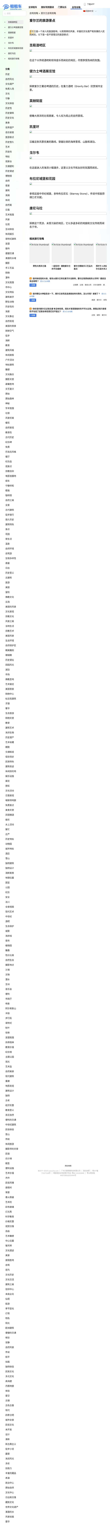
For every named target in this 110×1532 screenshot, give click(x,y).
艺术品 (8, 1066)
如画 (7, 1361)
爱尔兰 (105, 285)
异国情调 (9, 814)
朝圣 (7, 1163)
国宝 (7, 882)
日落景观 (9, 795)
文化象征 (9, 316)
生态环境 (9, 640)
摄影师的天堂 (11, 1148)
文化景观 (9, 611)
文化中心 (9, 1492)
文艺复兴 (9, 389)
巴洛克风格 (10, 451)
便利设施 (9, 1168)
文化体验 (9, 103)
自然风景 (9, 1347)
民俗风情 (9, 1182)
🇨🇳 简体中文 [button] (88, 11)
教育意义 (9, 1110)
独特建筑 (9, 863)
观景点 (8, 466)
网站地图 (68, 1166)
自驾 (7, 1265)
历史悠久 (9, 142)
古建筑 (8, 577)
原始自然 (9, 1487)
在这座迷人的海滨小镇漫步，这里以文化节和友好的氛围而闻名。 (65, 167)
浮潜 (7, 703)
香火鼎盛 (9, 1197)
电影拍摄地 (10, 476)
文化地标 (9, 292)
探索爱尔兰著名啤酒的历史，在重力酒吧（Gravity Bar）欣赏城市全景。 (66, 88)
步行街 (8, 1018)
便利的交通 (10, 1119)
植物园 (8, 945)
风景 (7, 219)
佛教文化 (9, 597)
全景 (7, 505)
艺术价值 (9, 1173)
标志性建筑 (10, 698)
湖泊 (7, 669)
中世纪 (8, 916)
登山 (7, 1134)
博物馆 (8, 176)
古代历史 (9, 437)
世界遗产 (9, 127)
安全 (7, 897)
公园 (7, 887)
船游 (7, 1303)
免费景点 (9, 805)
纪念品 (8, 461)
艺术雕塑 (9, 1236)
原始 (7, 393)
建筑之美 (9, 1284)
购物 (7, 272)
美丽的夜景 (10, 326)
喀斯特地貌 (10, 800)
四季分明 (9, 1415)
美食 (7, 122)
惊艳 (7, 1032)
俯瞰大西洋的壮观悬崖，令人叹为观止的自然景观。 (57, 115)
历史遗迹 (9, 171)
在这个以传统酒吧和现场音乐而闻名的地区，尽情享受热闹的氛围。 (66, 60)
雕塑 (7, 369)
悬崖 (7, 563)
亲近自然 (9, 1115)
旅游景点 (9, 137)
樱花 (7, 422)
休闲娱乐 (9, 234)
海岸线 (8, 935)
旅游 (7, 582)
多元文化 (9, 1376)
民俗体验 (9, 1129)
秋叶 (7, 1027)
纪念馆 (8, 1052)
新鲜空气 (9, 330)
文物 (7, 974)
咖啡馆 (8, 495)
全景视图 (9, 906)
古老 (7, 1100)
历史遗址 (9, 660)
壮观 (7, 224)
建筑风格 (9, 350)
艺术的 (8, 1202)
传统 (7, 1139)
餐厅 (7, 456)
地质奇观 (9, 1086)
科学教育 (9, 1216)
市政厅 (8, 998)
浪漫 (7, 243)
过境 (81, 285)
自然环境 (9, 548)
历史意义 (9, 572)
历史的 (8, 151)
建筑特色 (9, 524)
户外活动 (9, 359)
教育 (7, 345)
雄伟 (7, 248)
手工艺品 (9, 267)
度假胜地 (9, 1260)
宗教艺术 (9, 631)
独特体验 (9, 1366)
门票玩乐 (62, 7)
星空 (7, 1395)
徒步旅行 (9, 514)
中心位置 (9, 1240)
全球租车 (32, 7)
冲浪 (7, 1013)
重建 (7, 1081)
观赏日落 (9, 1226)
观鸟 (7, 1269)
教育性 (8, 432)
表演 (7, 1478)
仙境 (7, 1299)
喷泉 (7, 1003)
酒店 (7, 853)
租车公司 (88, 285)
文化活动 (9, 790)
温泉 (7, 543)
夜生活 (8, 539)
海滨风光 (9, 1458)
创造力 (8, 1468)
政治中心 (9, 1482)
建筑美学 (9, 297)
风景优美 (9, 418)
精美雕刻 (9, 650)
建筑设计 (9, 1090)
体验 (7, 1390)
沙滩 (7, 969)
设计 (7, 1434)
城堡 (7, 931)
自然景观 (9, 427)
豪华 (7, 1521)
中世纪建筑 (10, 1124)
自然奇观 (9, 321)
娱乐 (7, 819)
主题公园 (9, 1056)
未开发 (8, 1429)
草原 (7, 1192)
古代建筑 (9, 510)
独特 (7, 1095)
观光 (7, 1061)
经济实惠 (9, 1105)
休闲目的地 (10, 771)
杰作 (7, 1177)
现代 (7, 1410)
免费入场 (9, 88)
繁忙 (7, 829)
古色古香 (9, 1405)
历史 (7, 74)
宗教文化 (9, 616)
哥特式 (8, 1023)
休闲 (7, 200)
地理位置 (9, 877)
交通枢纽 (9, 752)
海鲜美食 (9, 873)
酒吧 (7, 921)
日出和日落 (10, 1497)
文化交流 (9, 1279)
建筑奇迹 (9, 766)
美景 (7, 1255)
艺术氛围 (9, 214)
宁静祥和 (9, 485)
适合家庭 (9, 132)
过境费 (75, 285)
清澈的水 (9, 1511)
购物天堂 (9, 718)
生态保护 (9, 926)
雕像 (7, 950)
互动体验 (9, 229)
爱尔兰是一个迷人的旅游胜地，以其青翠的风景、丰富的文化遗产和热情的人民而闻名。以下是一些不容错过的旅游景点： (67, 33)
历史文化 (9, 117)
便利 (7, 994)
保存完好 (9, 756)
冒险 (7, 592)
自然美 (8, 205)
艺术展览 (9, 684)
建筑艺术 (9, 727)
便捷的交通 (10, 1332)
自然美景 (9, 1071)
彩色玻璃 (9, 1207)
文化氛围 (9, 282)
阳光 (7, 1323)
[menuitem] (89, 3)
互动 (7, 984)
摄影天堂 (9, 379)
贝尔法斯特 (97, 285)
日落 (7, 209)
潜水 (7, 979)
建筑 (7, 190)
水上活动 (9, 824)
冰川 (7, 902)
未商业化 (9, 1294)
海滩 (7, 195)
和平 (7, 1357)
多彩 (7, 1463)
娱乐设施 (9, 776)
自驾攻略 (76, 7)
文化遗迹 (9, 1250)
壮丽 (7, 413)
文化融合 (9, 374)
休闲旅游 (9, 1144)
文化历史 (9, 1274)
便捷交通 (9, 253)
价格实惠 (9, 1221)
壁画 (7, 490)
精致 (7, 747)
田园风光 (9, 664)
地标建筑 (9, 364)
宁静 (7, 98)
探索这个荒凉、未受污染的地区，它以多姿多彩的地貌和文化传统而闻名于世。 (67, 225)
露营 (7, 1453)
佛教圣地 (9, 679)
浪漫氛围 (9, 1037)
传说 (7, 1352)
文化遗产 (9, 84)
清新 (7, 1439)
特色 (7, 1318)
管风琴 (8, 1245)
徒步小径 (9, 1449)
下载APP (90, 4)
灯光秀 (8, 1211)
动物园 (8, 844)
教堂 (7, 722)
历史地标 (9, 839)
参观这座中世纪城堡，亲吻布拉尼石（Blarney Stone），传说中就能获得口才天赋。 (67, 195)
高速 (93, 300)
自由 (7, 1231)
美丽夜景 (9, 689)
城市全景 (9, 1420)
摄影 (7, 263)
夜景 (7, 185)
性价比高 (9, 955)
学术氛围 (9, 408)
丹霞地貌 (9, 1386)
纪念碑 (8, 442)
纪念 (7, 892)
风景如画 (9, 1516)
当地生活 (9, 626)
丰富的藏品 (10, 1473)
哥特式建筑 (10, 238)
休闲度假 (9, 355)
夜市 (7, 940)
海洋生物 (9, 732)
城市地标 (9, 848)
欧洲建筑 (9, 1328)
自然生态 (9, 960)
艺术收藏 (9, 742)
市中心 (8, 287)
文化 (7, 93)
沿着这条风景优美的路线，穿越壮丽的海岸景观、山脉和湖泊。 (63, 141)
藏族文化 (9, 1502)
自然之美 (9, 500)
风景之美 (9, 621)
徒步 (7, 335)
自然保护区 (10, 645)
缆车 (7, 480)
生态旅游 (9, 713)
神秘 (7, 403)
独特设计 (9, 868)
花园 (7, 534)
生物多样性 (10, 558)
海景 (7, 311)
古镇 (7, 1400)
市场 (7, 674)
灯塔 (7, 1313)
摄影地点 (9, 965)
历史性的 (9, 306)
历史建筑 (9, 113)
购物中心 (9, 693)
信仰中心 (9, 1289)
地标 (7, 156)
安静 (7, 1342)
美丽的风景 (10, 606)
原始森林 (9, 398)
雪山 (7, 858)
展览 (7, 781)
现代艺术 (9, 911)
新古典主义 (10, 1444)
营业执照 (86, 1171)
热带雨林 (9, 1042)
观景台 (8, 161)
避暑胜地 (9, 384)
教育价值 (9, 1047)
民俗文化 (9, 1424)
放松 (7, 785)
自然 (7, 180)
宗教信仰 (9, 471)
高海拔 (8, 1381)
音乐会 (8, 989)
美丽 (7, 587)
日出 (7, 568)
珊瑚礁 (8, 655)
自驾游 (8, 553)
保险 (98, 315)
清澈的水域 (10, 258)
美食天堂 (9, 810)
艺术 (7, 146)
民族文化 (9, 1371)
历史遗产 (9, 737)
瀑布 (7, 277)
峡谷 (7, 1337)
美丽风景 (9, 635)
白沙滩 (8, 1158)
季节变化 (9, 1308)
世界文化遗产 (11, 1507)
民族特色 (9, 761)
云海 (7, 601)
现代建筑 (9, 1076)
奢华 (7, 708)
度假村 (8, 1187)
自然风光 (9, 79)
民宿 (7, 1153)
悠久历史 (9, 519)
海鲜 (7, 340)
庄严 (7, 834)
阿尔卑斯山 (10, 1008)
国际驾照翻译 (47, 7)
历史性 (8, 108)
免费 (7, 447)
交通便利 (9, 166)
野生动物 (9, 301)
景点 (7, 529)
